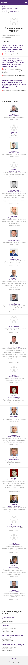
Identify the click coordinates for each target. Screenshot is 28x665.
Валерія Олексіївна (14, 170)
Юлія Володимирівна (14, 396)
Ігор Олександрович (14, 303)
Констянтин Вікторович (14, 525)
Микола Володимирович (14, 417)
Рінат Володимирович (14, 133)
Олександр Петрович (14, 346)
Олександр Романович (14, 479)
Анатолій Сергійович (14, 436)
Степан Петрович (14, 258)
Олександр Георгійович (14, 191)
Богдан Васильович (14, 217)
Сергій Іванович (14, 152)
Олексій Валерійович (14, 543)
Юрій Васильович (14, 566)
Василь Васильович (14, 505)
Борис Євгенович (14, 375)
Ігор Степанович (14, 458)
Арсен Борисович (14, 114)
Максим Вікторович (14, 239)
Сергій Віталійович (14, 325)
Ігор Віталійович (14, 279)
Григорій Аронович (14, 590)
